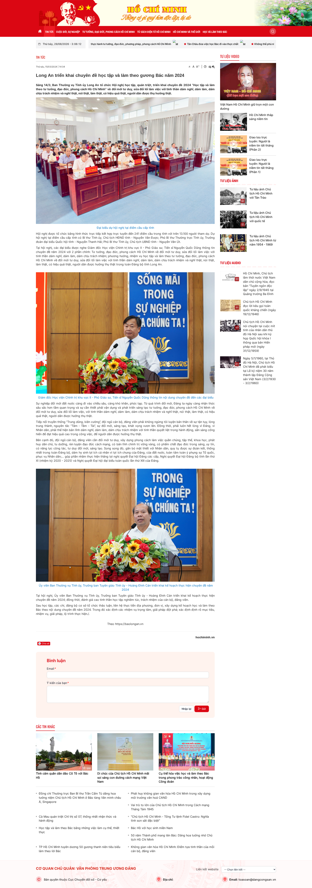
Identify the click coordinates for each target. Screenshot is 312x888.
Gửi (204, 708)
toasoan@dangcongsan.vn (257, 879)
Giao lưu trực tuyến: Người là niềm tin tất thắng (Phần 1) (261, 166)
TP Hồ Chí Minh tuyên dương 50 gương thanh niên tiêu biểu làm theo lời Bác (79, 849)
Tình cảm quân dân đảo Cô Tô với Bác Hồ (62, 775)
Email (51, 668)
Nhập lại (186, 708)
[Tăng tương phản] (209, 67)
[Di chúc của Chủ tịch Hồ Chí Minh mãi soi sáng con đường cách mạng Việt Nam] (125, 751)
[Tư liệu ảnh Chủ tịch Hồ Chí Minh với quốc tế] (233, 219)
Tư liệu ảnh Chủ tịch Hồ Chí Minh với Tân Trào (261, 193)
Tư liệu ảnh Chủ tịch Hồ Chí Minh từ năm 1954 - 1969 (263, 240)
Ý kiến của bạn (57, 683)
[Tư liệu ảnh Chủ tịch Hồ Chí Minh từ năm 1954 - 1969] (233, 243)
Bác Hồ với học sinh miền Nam (152, 828)
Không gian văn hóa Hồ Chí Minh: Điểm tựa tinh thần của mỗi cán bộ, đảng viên (172, 849)
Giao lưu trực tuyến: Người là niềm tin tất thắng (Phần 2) (261, 143)
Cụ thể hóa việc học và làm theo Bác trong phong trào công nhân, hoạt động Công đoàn (186, 778)
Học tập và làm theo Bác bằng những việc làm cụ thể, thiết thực (79, 830)
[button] (273, 31)
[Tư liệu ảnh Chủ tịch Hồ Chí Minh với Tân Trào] (233, 196)
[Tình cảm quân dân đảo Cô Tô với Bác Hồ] (64, 751)
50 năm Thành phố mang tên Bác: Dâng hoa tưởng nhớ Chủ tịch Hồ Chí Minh (171, 837)
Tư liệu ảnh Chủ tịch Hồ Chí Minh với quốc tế (261, 217)
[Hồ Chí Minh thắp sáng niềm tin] (233, 122)
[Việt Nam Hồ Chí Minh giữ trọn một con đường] (248, 81)
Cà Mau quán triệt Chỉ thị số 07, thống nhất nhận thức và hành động (77, 819)
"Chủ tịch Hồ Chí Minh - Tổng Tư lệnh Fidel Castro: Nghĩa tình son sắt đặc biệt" (170, 819)
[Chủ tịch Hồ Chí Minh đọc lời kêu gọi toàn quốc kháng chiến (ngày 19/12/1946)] (230, 305)
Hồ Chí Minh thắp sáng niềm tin (261, 117)
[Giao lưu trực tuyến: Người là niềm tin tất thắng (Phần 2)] (233, 144)
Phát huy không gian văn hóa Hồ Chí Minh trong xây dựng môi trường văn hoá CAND (170, 795)
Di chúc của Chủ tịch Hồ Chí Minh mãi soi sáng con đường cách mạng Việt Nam (123, 778)
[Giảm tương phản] (213, 67)
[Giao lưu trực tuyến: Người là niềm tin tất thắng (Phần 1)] (233, 167)
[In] (205, 67)
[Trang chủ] (40, 31)
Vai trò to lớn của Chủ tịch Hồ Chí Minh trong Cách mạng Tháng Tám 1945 (170, 807)
